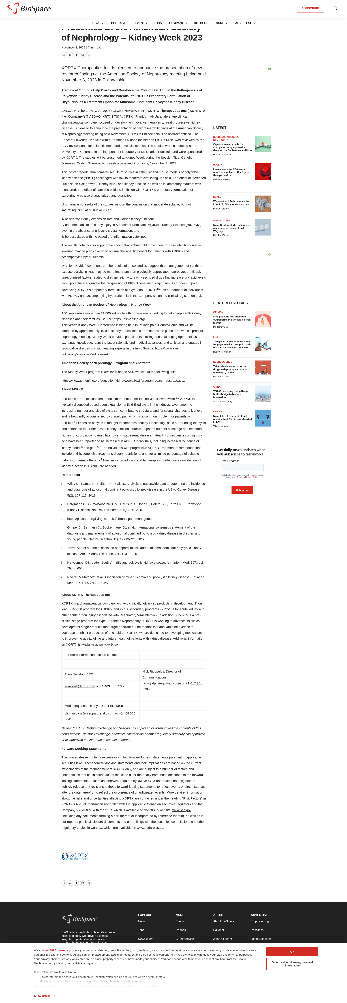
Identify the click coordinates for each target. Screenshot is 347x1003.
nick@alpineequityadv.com (161, 683)
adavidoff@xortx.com (80, 686)
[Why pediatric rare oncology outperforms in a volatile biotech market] (263, 319)
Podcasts (119, 23)
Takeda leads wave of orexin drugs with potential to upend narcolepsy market (230, 369)
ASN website (137, 372)
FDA (215, 337)
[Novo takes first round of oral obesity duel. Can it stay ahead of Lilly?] (263, 418)
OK (292, 951)
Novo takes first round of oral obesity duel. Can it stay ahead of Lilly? (232, 419)
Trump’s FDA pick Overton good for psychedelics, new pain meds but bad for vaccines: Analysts (232, 344)
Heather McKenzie (222, 154)
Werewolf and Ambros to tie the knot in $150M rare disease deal (231, 203)
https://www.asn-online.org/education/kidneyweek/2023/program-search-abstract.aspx (123, 380)
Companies (178, 23)
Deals (217, 197)
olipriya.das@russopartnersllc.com (89, 713)
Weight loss (221, 220)
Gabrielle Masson (222, 179)
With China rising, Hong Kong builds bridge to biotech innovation (230, 394)
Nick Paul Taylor (221, 235)
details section (157, 986)
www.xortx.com (110, 644)
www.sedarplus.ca (150, 828)
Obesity (218, 411)
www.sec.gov (181, 810)
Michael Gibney (221, 208)
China (216, 386)
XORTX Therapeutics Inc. (167, 111)
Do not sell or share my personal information (292, 964)
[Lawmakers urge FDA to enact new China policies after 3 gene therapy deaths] (263, 171)
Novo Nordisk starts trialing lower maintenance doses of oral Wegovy (232, 228)
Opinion (218, 312)
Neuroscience (222, 362)
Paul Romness (220, 327)
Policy (217, 164)
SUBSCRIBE (310, 8)
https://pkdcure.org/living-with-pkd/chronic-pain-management (110, 519)
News (95, 23)
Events (141, 23)
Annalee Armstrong (222, 401)
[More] (102, 23)
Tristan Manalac (221, 426)
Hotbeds (201, 23)
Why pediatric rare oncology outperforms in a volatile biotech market (232, 319)
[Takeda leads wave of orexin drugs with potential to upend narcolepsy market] (263, 369)
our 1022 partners (56, 950)
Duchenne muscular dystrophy (226, 138)
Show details (42, 995)
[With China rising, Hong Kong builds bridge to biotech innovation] (263, 393)
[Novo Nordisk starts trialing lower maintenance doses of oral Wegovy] (263, 227)
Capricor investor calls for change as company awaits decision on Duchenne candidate (232, 147)
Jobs (158, 23)
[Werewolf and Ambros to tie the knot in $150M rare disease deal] (263, 204)
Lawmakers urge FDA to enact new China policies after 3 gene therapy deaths (231, 172)
